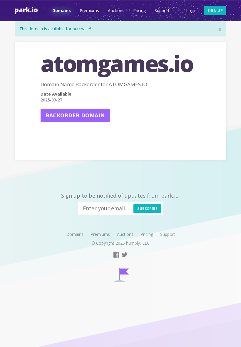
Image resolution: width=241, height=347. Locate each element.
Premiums (89, 10)
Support (162, 10)
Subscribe (147, 208)
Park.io (26, 9)
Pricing (139, 10)
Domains (61, 10)
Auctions (116, 10)
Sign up (215, 10)
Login (191, 10)
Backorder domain (75, 115)
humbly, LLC (138, 243)
